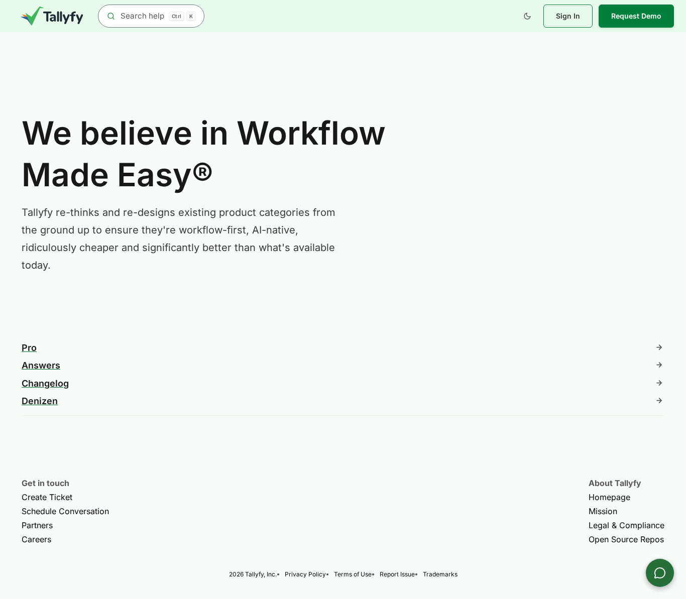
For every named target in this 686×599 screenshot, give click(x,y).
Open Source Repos (626, 539)
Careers (36, 539)
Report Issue (397, 574)
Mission (603, 511)
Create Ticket (47, 497)
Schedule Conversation (65, 511)
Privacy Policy (305, 574)
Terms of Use (353, 574)
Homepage (609, 497)
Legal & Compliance (626, 525)
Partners (37, 525)
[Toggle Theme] (527, 16)
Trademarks (440, 574)
